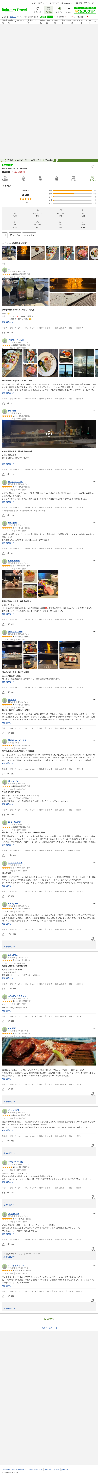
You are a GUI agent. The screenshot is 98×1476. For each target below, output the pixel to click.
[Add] (93, 166)
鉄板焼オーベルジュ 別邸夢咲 (14, 168)
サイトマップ (54, 3)
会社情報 (6, 1469)
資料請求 (64, 1469)
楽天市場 (79, 3)
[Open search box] (5, 235)
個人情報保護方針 (19, 1469)
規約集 (56, 1469)
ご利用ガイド (42, 3)
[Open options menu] (94, 269)
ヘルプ (33, 3)
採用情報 (48, 1469)
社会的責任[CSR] (35, 1469)
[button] (9, 253)
